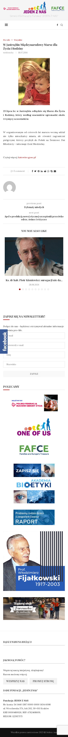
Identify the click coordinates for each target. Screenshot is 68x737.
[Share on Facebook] (32, 171)
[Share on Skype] (52, 171)
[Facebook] (57, 24)
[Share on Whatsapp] (48, 171)
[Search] (61, 24)
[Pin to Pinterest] (39, 171)
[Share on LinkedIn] (42, 171)
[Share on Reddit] (45, 171)
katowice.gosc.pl (27, 157)
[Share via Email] (55, 171)
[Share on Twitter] (35, 171)
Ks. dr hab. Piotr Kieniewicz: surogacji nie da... (34, 280)
